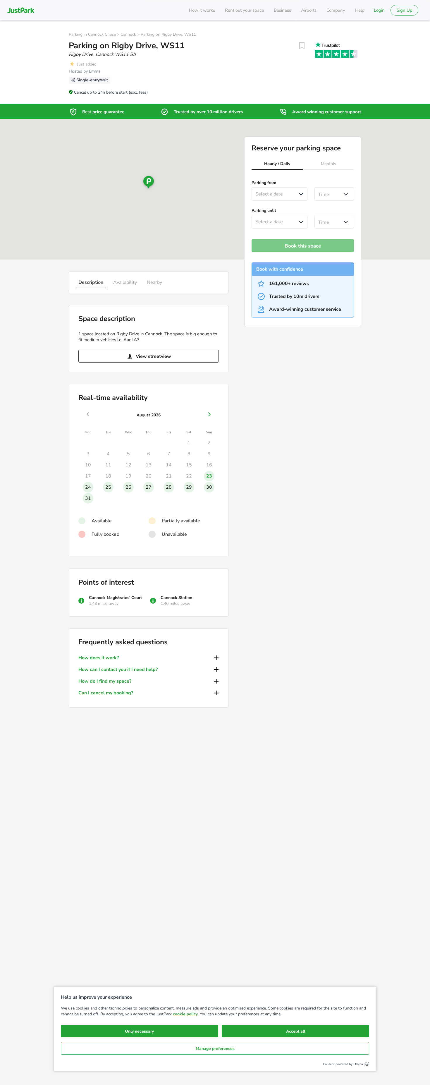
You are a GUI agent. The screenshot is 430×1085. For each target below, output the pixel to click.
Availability (125, 282)
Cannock (128, 34)
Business (282, 10)
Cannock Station (176, 597)
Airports (309, 10)
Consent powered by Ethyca (343, 1064)
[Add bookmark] (302, 46)
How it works (202, 10)
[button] (277, 164)
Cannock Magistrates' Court (115, 597)
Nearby (154, 282)
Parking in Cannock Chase (92, 34)
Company (335, 10)
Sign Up (404, 10)
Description (90, 282)
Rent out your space (244, 10)
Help (359, 10)
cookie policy (185, 1014)
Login (379, 10)
